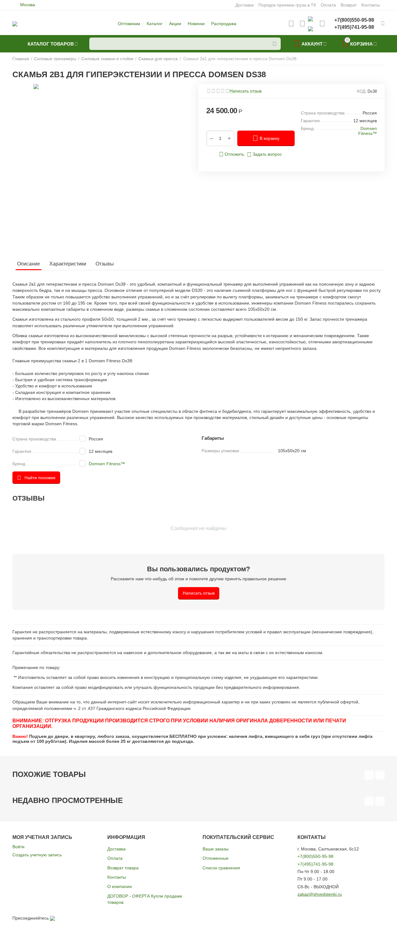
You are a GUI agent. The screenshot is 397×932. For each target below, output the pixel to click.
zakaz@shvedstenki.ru (319, 894)
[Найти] (274, 44)
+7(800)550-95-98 (315, 856)
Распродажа (223, 23)
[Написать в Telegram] (310, 28)
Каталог (155, 23)
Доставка (116, 848)
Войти (18, 846)
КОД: (362, 91)
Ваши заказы (216, 848)
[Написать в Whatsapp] (310, 18)
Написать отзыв (245, 91)
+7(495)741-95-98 (315, 864)
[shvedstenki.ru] (14, 23)
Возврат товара (123, 867)
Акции (175, 23)
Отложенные (216, 858)
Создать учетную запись (37, 854)
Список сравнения (221, 867)
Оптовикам (129, 23)
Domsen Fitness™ (107, 463)
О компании (119, 886)
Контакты (116, 877)
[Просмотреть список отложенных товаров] (291, 24)
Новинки (196, 23)
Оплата (115, 858)
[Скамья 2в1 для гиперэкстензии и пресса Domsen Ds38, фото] (111, 161)
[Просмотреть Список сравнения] (302, 24)
